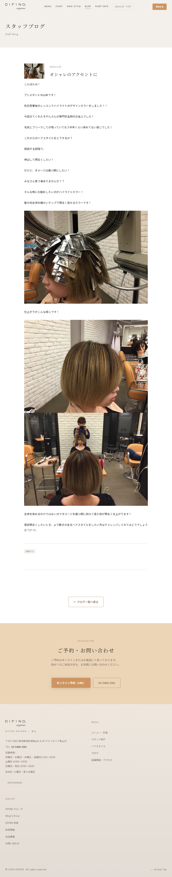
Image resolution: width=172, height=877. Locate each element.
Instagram (15, 782)
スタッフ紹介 (98, 739)
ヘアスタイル (98, 746)
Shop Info (101, 6)
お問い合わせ (12, 843)
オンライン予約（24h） (71, 683)
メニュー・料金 (99, 732)
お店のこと (30, 551)
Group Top (123, 6)
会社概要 (10, 836)
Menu (48, 6)
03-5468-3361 (106, 683)
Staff (59, 6)
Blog (88, 6)
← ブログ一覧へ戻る (86, 602)
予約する (160, 6)
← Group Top (159, 869)
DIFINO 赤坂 (11, 822)
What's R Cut (12, 816)
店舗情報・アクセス (101, 760)
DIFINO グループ (14, 809)
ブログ (94, 753)
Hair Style (74, 6)
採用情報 (10, 829)
